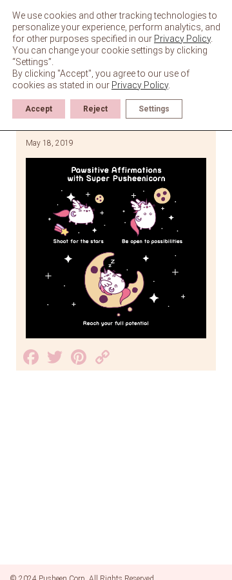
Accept (38, 108)
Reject (95, 108)
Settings (154, 108)
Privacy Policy (182, 39)
